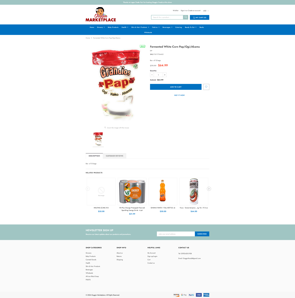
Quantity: (153, 71)
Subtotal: (153, 80)
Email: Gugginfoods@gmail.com (189, 258)
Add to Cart (101, 203)
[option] (116, 84)
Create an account (194, 10)
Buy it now (179, 95)
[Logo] (101, 14)
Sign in (183, 10)
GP (151, 51)
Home (88, 38)
